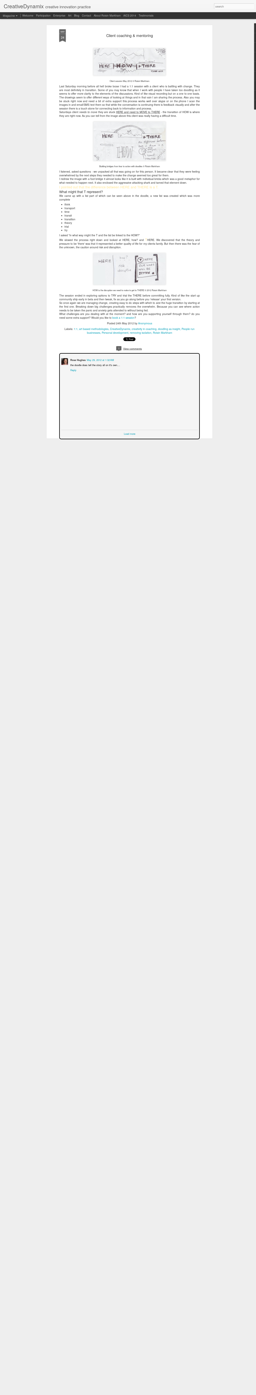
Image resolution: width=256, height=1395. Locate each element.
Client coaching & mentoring (129, 35)
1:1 (76, 329)
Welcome (27, 15)
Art (69, 15)
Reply (73, 369)
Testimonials (146, 15)
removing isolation (140, 332)
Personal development (115, 332)
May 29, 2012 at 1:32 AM (100, 359)
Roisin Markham (162, 332)
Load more (129, 433)
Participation (43, 15)
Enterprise (59, 15)
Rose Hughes (77, 359)
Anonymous (145, 323)
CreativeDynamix (120, 329)
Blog (76, 15)
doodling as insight (169, 329)
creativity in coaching (144, 329)
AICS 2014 (129, 15)
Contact (86, 15)
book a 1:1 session (123, 317)
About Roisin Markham (107, 15)
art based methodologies (94, 329)
